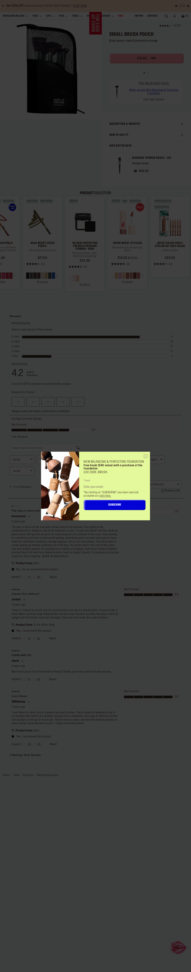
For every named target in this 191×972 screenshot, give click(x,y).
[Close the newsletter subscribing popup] (145, 456)
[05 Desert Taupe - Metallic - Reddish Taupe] (42, 275)
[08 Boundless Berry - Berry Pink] (138, 275)
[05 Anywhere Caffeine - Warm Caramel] (127, 275)
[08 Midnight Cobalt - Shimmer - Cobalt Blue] (53, 275)
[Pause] (3, 6)
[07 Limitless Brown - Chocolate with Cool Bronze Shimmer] (135, 275)
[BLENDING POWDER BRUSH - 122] (119, 165)
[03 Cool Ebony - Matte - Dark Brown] (35, 275)
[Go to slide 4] (148, 72)
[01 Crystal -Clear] (113, 275)
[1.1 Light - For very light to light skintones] (77, 278)
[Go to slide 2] (145, 72)
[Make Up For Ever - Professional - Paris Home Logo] (95, 23)
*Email (87, 480)
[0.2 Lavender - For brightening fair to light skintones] (74, 278)
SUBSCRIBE (114, 505)
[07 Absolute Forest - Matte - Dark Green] (49, 275)
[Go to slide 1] (144, 72)
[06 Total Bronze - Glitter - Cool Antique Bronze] (46, 275)
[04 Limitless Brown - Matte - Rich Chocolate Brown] (38, 275)
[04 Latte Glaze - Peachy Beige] (124, 275)
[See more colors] (57, 275)
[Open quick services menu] (178, 947)
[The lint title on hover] (116, 91)
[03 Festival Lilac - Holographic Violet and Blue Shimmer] (120, 275)
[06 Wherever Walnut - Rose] (131, 275)
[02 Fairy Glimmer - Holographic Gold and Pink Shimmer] (116, 275)
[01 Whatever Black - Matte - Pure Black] (27, 275)
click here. (105, 496)
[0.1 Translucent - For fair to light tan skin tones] (70, 278)
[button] (9, 244)
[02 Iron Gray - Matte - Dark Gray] (31, 275)
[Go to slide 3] (147, 72)
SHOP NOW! (80, 6)
